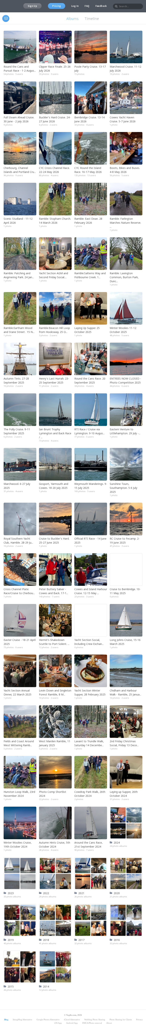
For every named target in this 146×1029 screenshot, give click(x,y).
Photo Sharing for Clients (121, 1019)
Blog (6, 1019)
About (109, 1023)
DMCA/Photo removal (92, 1023)
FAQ (87, 6)
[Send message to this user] (5, 18)
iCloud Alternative (72, 1019)
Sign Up (32, 6)
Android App (72, 1023)
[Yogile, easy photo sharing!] (8, 6)
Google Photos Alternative (48, 1019)
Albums (72, 18)
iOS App (58, 1023)
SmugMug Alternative (22, 1019)
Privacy (139, 1019)
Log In (75, 6)
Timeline (92, 18)
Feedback (101, 6)
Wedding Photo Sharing (94, 1019)
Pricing (56, 6)
